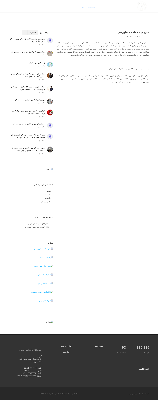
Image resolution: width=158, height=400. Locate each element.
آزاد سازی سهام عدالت (37, 63)
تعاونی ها (48, 198)
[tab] (44, 32)
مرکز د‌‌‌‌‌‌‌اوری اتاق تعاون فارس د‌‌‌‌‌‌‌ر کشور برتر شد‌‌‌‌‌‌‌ (28, 52)
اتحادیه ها (47, 195)
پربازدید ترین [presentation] (44, 33)
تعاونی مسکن (46, 202)
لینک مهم (66, 352)
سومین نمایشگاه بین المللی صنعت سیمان (30, 100)
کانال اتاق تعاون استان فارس (38, 224)
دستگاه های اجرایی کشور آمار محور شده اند (29, 124)
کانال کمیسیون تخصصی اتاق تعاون (36, 227)
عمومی (48, 191)
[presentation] (25, 32)
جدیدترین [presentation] (33, 32)
